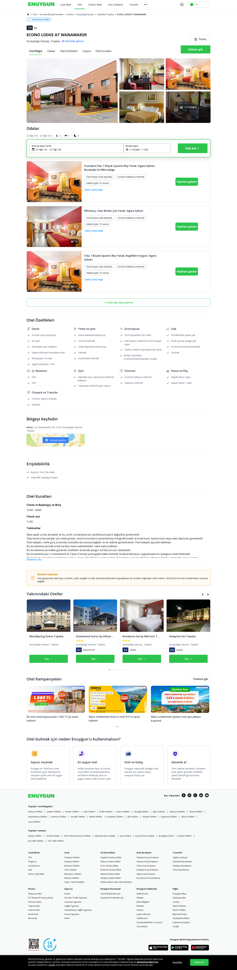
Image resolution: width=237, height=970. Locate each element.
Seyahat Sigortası (73, 901)
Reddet (52, 965)
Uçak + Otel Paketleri (74, 882)
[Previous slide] (32, 226)
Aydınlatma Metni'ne (147, 962)
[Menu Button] (145, 4)
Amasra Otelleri (58, 816)
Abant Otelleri (196, 811)
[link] (28, 14)
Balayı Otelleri (35, 835)
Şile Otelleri (132, 816)
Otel (66, 852)
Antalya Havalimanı (182, 865)
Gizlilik (176, 926)
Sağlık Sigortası (71, 905)
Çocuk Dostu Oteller (145, 835)
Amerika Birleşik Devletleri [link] (52, 14)
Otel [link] (35, 14)
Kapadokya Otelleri (37, 816)
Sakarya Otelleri (177, 811)
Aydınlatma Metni (181, 918)
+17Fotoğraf (190, 107)
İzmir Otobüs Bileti (109, 865)
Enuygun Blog (179, 893)
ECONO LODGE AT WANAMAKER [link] (131, 14)
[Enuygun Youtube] (207, 795)
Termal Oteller (53, 835)
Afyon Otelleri (188, 816)
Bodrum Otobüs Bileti (110, 869)
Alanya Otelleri (35, 811)
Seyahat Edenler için (110, 893)
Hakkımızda (142, 893)
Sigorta (68, 888)
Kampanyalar (179, 897)
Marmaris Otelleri (72, 873)
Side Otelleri (89, 811)
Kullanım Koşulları (181, 922)
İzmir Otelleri (70, 869)
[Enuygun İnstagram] (189, 795)
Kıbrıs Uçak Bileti (36, 873)
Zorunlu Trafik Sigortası (75, 897)
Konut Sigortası (71, 914)
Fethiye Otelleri (71, 877)
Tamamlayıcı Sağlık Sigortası (78, 909)
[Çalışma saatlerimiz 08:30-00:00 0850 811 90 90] (182, 3)
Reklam (140, 905)
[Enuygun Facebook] (184, 795)
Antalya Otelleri (71, 861)
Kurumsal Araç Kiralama (148, 877)
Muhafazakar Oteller (105, 835)
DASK (67, 918)
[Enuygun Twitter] (195, 795)
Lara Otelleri (34, 821)
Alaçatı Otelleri (150, 816)
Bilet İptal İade (180, 914)
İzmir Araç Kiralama (146, 865)
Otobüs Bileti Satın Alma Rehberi (116, 882)
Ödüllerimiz (142, 918)
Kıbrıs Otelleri (123, 811)
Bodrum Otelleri (72, 865)
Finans (31, 888)
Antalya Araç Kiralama (147, 869)
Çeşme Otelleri (54, 811)
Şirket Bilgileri (143, 901)
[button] (118, 90)
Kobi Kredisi (34, 909)
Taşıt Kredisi (34, 905)
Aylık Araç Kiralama (146, 873)
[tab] (36, 51)
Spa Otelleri (125, 835)
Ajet (30, 869)
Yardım (176, 901)
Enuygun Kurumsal (110, 888)
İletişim (140, 897)
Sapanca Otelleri (169, 816)
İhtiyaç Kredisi (35, 893)
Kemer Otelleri (72, 811)
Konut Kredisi (34, 901)
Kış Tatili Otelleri (36, 840)
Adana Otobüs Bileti (110, 873)
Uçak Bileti (34, 852)
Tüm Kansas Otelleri (40, 19)
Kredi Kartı (33, 914)
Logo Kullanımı (144, 914)
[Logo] (41, 4)
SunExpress (34, 865)
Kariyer (140, 909)
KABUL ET (199, 962)
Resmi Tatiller (179, 909)
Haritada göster (58, 440)
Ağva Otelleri (159, 811)
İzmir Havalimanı (181, 869)
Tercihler (177, 962)
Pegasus (32, 861)
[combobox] (78, 149)
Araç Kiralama (144, 852)
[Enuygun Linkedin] (201, 795)
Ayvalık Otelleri (78, 816)
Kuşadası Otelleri (115, 816)
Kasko (67, 893)
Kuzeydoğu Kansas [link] (85, 14)
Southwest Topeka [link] (105, 14)
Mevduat (32, 918)
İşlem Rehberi (179, 905)
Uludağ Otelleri (141, 811)
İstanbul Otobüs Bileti (110, 857)
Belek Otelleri (95, 816)
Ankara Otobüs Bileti (110, 861)
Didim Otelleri (106, 811)
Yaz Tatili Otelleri (56, 840)
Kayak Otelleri (185, 835)
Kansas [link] (70, 14)
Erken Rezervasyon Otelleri (77, 835)
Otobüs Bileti (107, 852)
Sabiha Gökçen (180, 857)
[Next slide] (76, 226)
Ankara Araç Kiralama (147, 861)
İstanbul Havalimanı (182, 861)
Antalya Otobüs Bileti (110, 877)
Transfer (177, 852)
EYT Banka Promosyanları (40, 897)
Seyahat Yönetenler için (112, 897)
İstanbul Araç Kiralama (148, 857)
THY (30, 857)
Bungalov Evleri (166, 835)
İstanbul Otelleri (72, 857)
